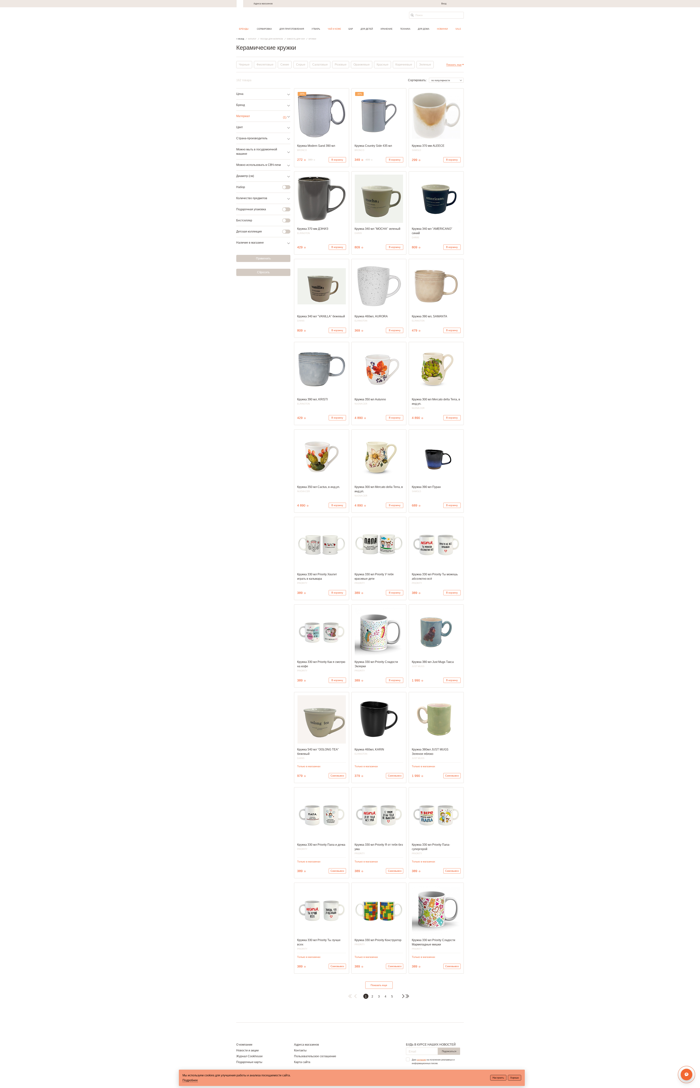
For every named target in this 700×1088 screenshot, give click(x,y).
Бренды (243, 29)
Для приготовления (291, 29)
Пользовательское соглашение (315, 1056)
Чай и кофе (334, 29)
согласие (421, 1060)
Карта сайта (302, 1062)
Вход (443, 3)
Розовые (341, 64)
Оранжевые (361, 64)
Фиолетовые (264, 64)
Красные (382, 64)
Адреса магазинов (263, 3)
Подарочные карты (249, 1062)
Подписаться (449, 1051)
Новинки (442, 29)
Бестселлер (244, 220)
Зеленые (425, 64)
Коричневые (403, 64)
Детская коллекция (249, 231)
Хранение (386, 29)
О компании (244, 1044)
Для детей (367, 29)
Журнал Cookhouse (249, 1056)
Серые (300, 64)
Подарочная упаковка (251, 209)
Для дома (423, 29)
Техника (405, 29)
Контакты (300, 1050)
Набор (240, 187)
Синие (284, 64)
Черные (244, 64)
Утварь (316, 29)
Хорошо (514, 1077)
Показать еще (379, 985)
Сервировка (264, 29)
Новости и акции (247, 1050)
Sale (458, 29)
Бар (351, 29)
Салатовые (320, 64)
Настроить (498, 1077)
